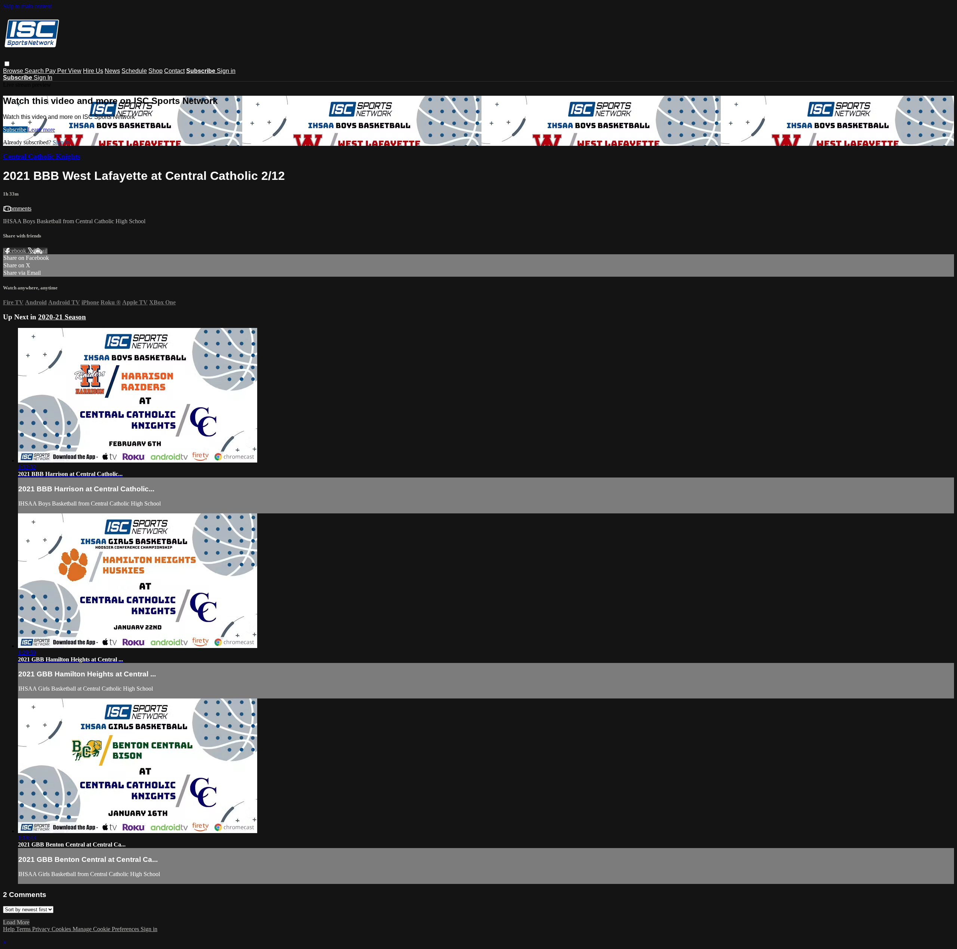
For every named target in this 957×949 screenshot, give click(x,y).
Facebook (15, 251)
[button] (6, 63)
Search (35, 71)
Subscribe (15, 129)
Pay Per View (63, 71)
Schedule (134, 71)
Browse (14, 71)
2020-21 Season (62, 317)
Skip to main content (27, 6)
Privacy (42, 929)
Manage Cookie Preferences (107, 929)
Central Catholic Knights (41, 156)
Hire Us (93, 71)
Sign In (43, 77)
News (112, 71)
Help (9, 929)
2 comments (17, 208)
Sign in (226, 71)
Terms (24, 929)
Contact (174, 71)
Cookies (62, 929)
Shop (155, 71)
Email (40, 251)
